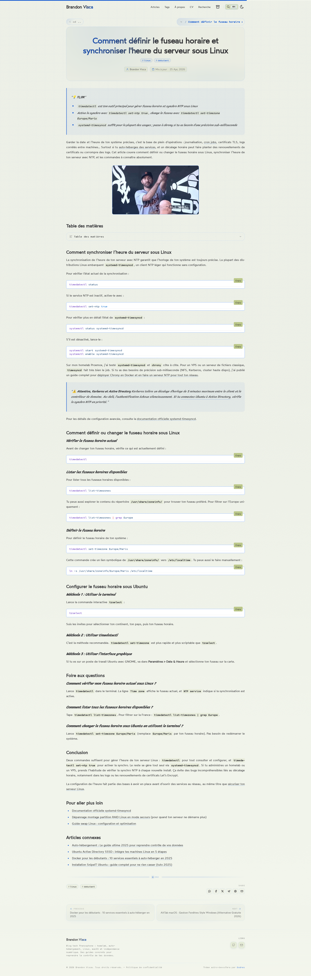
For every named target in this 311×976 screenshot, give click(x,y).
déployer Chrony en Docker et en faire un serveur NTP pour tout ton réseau (147, 375)
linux (146, 60)
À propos (180, 6)
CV (191, 6)
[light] (242, 7)
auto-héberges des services (137, 147)
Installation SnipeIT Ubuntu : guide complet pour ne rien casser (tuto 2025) (122, 864)
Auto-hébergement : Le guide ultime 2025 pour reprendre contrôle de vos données (127, 845)
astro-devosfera (220, 967)
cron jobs (210, 142)
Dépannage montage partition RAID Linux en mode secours (111, 817)
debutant (162, 60)
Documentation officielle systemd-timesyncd (101, 810)
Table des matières (89, 236)
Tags (167, 6)
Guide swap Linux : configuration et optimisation (104, 823)
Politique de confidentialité (144, 967)
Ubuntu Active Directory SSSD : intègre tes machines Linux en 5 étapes (119, 851)
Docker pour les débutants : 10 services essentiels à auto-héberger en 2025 (122, 858)
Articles (155, 6)
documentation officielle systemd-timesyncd (166, 419)
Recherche (204, 6)
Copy (238, 280)
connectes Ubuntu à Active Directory (205, 397)
